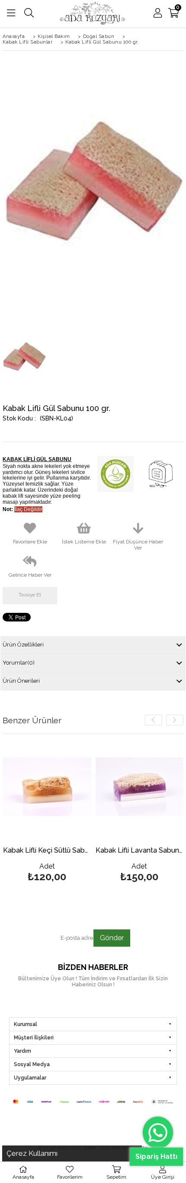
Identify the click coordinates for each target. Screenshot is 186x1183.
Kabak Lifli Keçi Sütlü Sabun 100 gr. (47, 850)
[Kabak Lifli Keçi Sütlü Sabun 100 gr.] (47, 787)
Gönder (112, 938)
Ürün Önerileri (21, 681)
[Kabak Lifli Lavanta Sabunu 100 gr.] (140, 787)
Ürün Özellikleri (23, 644)
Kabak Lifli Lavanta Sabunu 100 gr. (140, 850)
